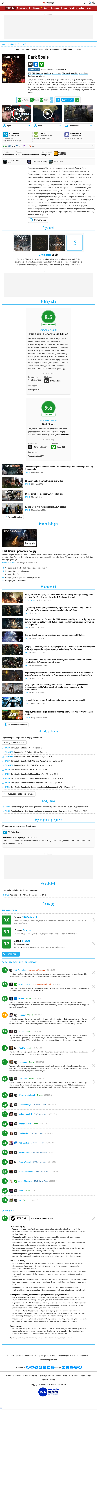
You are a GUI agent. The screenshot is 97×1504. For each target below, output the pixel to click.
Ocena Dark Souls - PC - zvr (48, 1201)
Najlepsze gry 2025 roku (68, 1356)
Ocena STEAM (48, 944)
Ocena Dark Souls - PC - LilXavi (48, 1036)
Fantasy (39, 73)
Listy (46, 8)
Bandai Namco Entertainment (27, 154)
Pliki (46, 49)
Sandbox (47, 73)
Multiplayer (83, 73)
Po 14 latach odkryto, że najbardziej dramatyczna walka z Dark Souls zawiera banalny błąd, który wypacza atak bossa (48, 662)
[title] (48, 1219)
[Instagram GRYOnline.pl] (32, 1367)
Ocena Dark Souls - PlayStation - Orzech (48, 1003)
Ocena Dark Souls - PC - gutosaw (48, 1019)
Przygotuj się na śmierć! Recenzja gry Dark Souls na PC (48, 341)
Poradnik (77, 49)
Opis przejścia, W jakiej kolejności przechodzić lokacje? (26, 568)
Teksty (34, 49)
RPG (24, 44)
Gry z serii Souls (48, 249)
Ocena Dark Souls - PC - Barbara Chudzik (48, 1115)
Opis (22, 49)
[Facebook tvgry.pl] (80, 1367)
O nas (8, 1376)
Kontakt (45, 1380)
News (28, 49)
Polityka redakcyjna (29, 1376)
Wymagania (54, 49)
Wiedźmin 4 (85, 1356)
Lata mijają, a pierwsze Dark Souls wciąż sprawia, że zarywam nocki (48, 702)
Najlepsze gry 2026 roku (45, 1356)
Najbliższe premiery (48, 1360)
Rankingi (37, 8)
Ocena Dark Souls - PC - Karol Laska (48, 1134)
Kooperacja (56, 73)
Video (81, 8)
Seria (70, 49)
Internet (42, 76)
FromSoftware (8, 154)
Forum (89, 8)
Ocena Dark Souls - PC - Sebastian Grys (48, 1105)
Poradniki (73, 8)
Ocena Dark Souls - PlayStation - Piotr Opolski (48, 1144)
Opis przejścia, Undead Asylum (17, 571)
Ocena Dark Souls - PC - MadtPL (48, 1051)
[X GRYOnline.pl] (36, 1367)
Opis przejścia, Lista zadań (15, 580)
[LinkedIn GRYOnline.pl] (48, 1367)
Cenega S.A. (46, 154)
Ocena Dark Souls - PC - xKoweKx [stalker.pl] (48, 1096)
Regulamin (17, 1376)
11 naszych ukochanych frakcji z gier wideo (48, 482)
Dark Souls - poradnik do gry (48, 555)
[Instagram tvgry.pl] (72, 1367)
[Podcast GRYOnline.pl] (44, 1367)
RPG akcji (66, 73)
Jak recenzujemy (48, 373)
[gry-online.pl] (48, 3)
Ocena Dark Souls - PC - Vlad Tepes (48, 1083)
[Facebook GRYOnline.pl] (28, 1367)
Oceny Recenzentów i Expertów (48, 920)
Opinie (64, 8)
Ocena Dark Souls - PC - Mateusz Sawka (48, 1153)
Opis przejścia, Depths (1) (15, 574)
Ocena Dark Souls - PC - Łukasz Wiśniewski (48, 1172)
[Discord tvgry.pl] (76, 1367)
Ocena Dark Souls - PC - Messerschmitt (48, 1125)
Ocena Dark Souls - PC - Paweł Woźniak (48, 1163)
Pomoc (52, 1380)
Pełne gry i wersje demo (14, 742)
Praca (88, 1376)
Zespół (82, 1376)
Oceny (41, 49)
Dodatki (64, 49)
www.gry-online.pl (8, 44)
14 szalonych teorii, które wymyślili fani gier (48, 495)
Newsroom (22, 8)
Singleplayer (33, 76)
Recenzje (55, 8)
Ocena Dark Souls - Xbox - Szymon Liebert (48, 987)
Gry (30, 8)
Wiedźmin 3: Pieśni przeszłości (20, 1356)
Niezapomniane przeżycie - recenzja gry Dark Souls (48, 419)
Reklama (74, 1376)
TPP (33, 73)
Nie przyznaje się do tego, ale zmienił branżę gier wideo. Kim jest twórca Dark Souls (48, 715)
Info (17, 49)
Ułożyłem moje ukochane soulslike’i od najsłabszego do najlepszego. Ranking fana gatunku (48, 469)
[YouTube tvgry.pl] (63, 1367)
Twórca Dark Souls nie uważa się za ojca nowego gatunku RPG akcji (48, 636)
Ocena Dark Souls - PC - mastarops (48, 1066)
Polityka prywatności (47, 1376)
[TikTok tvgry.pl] (67, 1367)
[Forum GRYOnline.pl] (53, 1367)
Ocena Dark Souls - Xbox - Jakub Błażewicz (48, 1182)
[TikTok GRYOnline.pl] (40, 1367)
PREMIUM (10, 8)
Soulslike (74, 73)
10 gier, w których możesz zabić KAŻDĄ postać (48, 508)
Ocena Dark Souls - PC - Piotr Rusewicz (48, 973)
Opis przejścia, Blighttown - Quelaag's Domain (22, 577)
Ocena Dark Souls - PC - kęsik (48, 1191)
